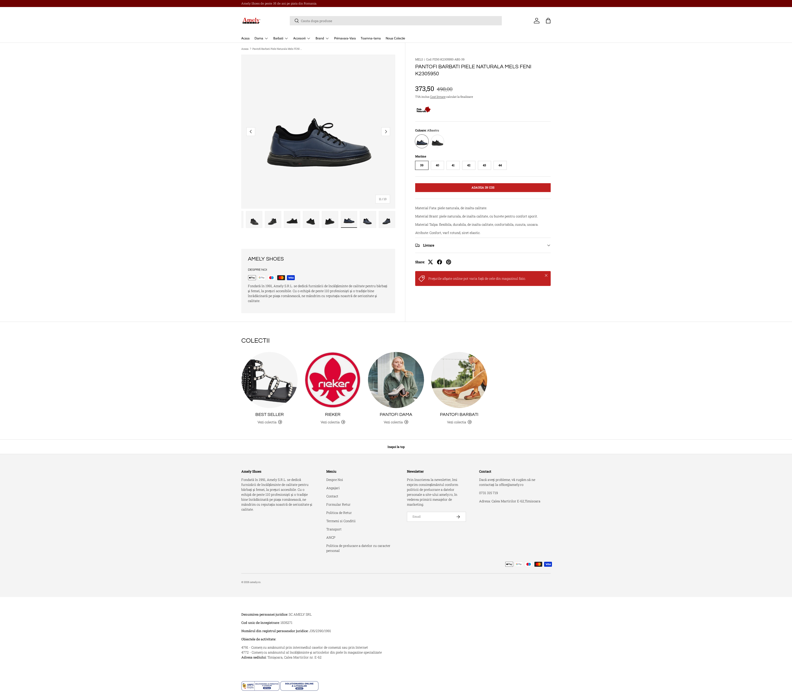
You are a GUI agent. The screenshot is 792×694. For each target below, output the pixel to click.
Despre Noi (334, 479)
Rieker (333, 414)
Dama (259, 38)
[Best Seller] (270, 380)
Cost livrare (438, 97)
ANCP (330, 537)
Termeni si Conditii (341, 521)
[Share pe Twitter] (430, 262)
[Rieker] (333, 380)
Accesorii (299, 38)
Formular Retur (338, 504)
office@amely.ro (511, 484)
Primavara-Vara (345, 38)
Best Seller (269, 414)
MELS (419, 59)
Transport (334, 529)
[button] (548, 20)
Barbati (278, 38)
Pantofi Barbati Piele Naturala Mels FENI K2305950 (277, 48)
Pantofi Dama (396, 414)
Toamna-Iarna (371, 38)
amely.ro (255, 582)
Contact (332, 496)
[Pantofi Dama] (396, 380)
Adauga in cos (482, 187)
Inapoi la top (396, 447)
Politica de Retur (339, 512)
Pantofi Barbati (459, 414)
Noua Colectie (395, 38)
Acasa (245, 38)
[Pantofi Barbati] (459, 380)
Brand (320, 38)
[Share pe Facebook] (439, 262)
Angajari (333, 488)
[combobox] (396, 20)
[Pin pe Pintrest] (448, 262)
